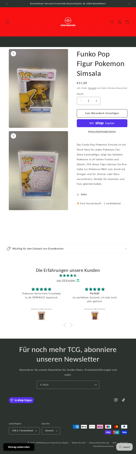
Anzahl (80, 94)
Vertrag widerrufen (19, 447)
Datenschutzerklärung (99, 443)
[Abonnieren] (95, 385)
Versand (92, 88)
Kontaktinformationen (104, 446)
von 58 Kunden (66, 280)
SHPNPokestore (42, 443)
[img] (68, 275)
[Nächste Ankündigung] (129, 3)
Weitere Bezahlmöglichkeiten (102, 131)
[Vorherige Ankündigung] (6, 3)
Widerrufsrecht (79, 443)
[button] (7, 22)
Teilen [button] (84, 194)
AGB (115, 443)
